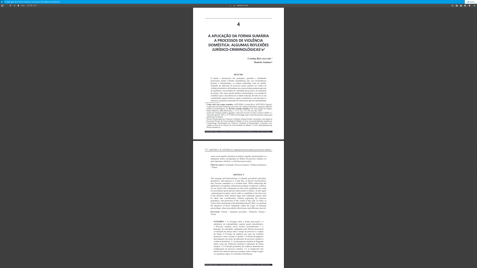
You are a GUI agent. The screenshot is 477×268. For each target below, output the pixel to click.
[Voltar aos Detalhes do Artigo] (2, 2)
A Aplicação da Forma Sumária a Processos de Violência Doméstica (32, 2)
